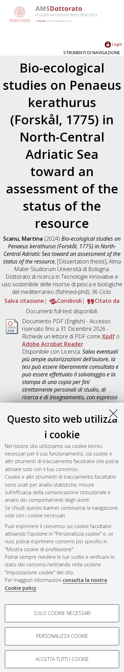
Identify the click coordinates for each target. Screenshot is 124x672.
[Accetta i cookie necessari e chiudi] (113, 413)
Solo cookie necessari (62, 613)
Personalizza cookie (62, 636)
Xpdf (108, 336)
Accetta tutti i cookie (62, 659)
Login (116, 44)
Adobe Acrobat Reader (52, 344)
